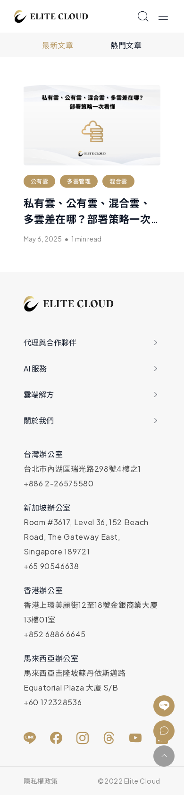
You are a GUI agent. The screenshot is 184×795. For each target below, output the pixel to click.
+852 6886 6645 (55, 634)
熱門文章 (126, 45)
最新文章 (58, 45)
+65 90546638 (51, 566)
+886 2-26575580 (59, 483)
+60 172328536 (53, 702)
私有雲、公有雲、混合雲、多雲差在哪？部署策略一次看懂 (87, 219)
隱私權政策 (41, 781)
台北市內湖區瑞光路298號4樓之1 (82, 469)
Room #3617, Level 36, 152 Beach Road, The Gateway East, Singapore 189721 (86, 536)
